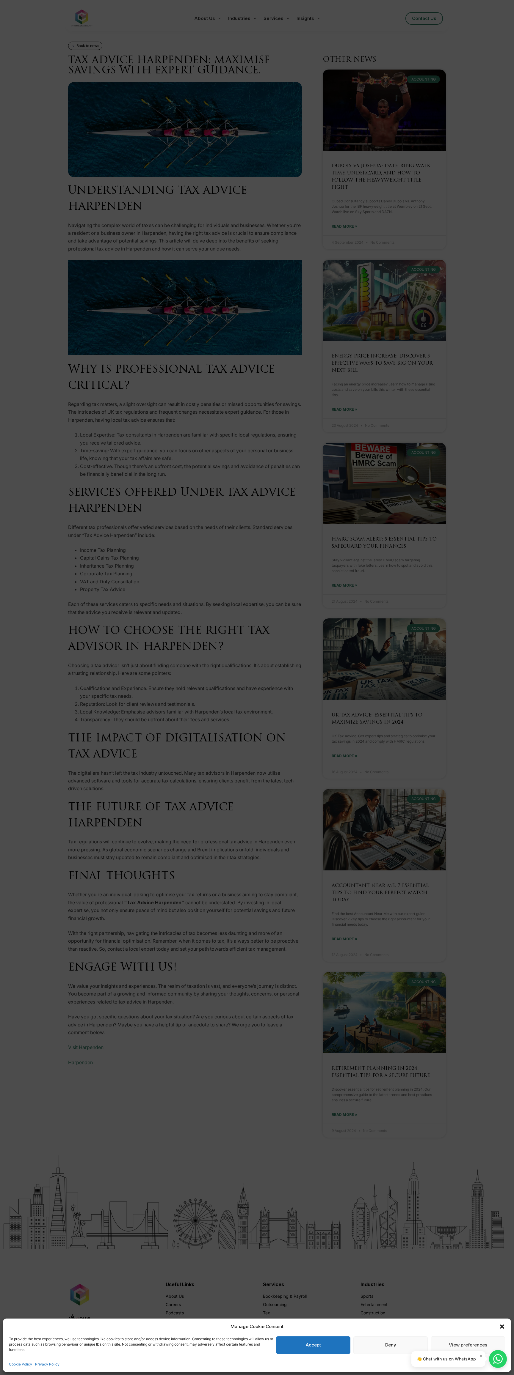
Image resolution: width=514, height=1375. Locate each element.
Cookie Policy (20, 1364)
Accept (313, 1345)
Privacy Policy (47, 1364)
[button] (502, 1327)
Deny (390, 1345)
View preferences (468, 1345)
